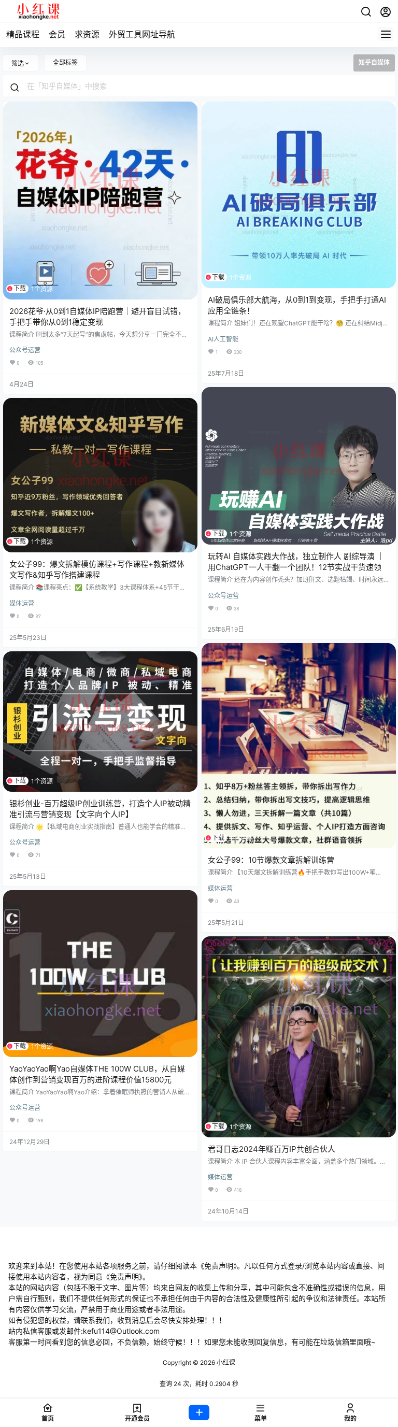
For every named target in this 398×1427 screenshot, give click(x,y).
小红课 (225, 1362)
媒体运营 (21, 603)
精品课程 (22, 34)
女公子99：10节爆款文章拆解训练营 (271, 860)
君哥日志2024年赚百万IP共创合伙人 (271, 1149)
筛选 (17, 63)
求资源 (87, 34)
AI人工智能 (223, 339)
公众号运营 (24, 350)
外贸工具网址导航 (142, 34)
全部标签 (65, 62)
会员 (57, 34)
